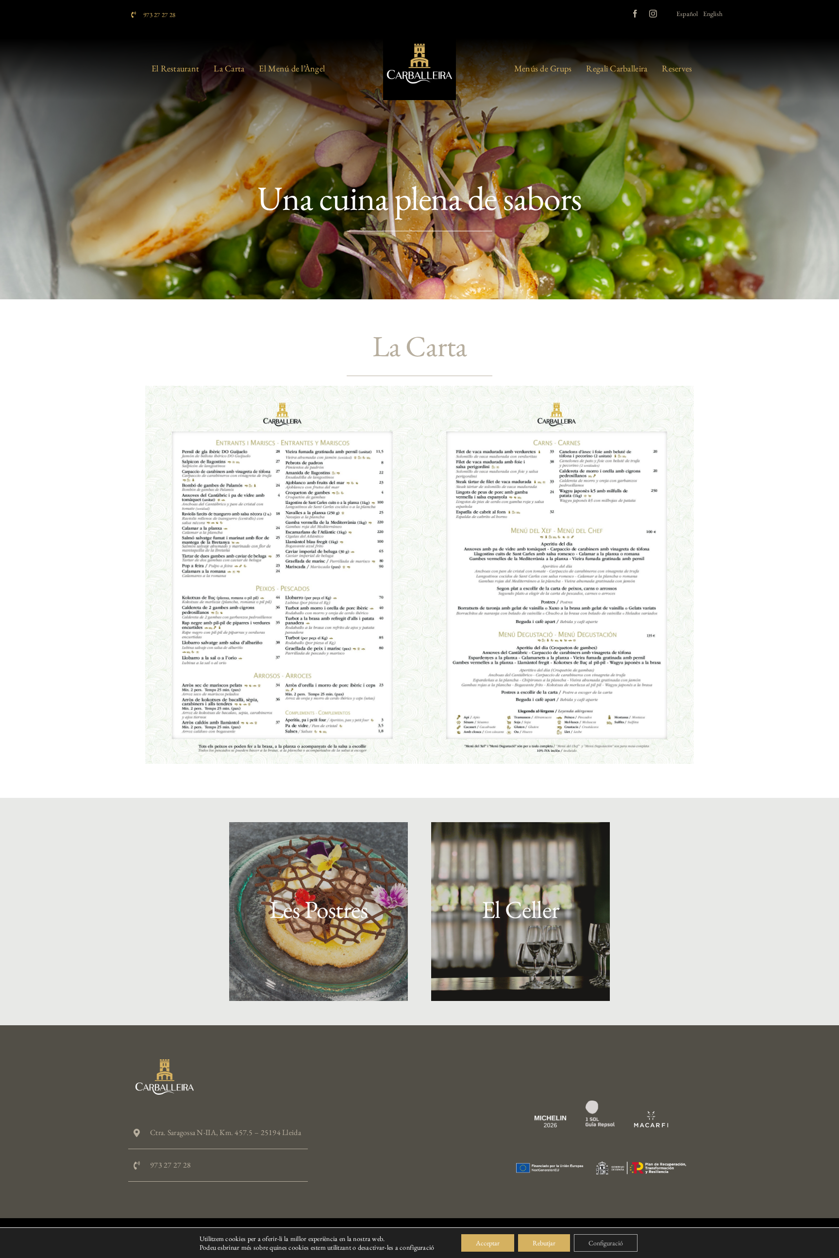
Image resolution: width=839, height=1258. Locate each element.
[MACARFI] (651, 1115)
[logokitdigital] (601, 1165)
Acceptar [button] (488, 1243)
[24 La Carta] (419, 390)
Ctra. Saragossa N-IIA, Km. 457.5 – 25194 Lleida (225, 1132)
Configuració (605, 1243)
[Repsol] (600, 1104)
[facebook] (635, 13)
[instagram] (653, 13)
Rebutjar (544, 1243)
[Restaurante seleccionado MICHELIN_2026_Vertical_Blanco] (550, 1119)
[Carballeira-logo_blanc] (164, 1063)
